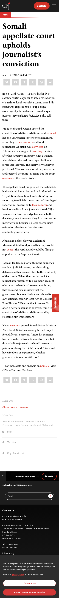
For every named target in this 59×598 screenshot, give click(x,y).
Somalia (45, 366)
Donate (49, 476)
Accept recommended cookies (29, 592)
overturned (8, 178)
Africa (5, 407)
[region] (29, 576)
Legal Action (21, 425)
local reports (39, 205)
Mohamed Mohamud (41, 425)
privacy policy (18, 574)
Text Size (11, 443)
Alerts (5, 14)
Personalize (29, 583)
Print (9, 432)
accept (10, 250)
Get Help (41, 5)
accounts (15, 325)
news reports (25, 142)
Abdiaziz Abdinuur (35, 422)
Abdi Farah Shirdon (12, 422)
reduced (51, 133)
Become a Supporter (25, 476)
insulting (37, 151)
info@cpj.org (8, 553)
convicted (37, 147)
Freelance (7, 425)
